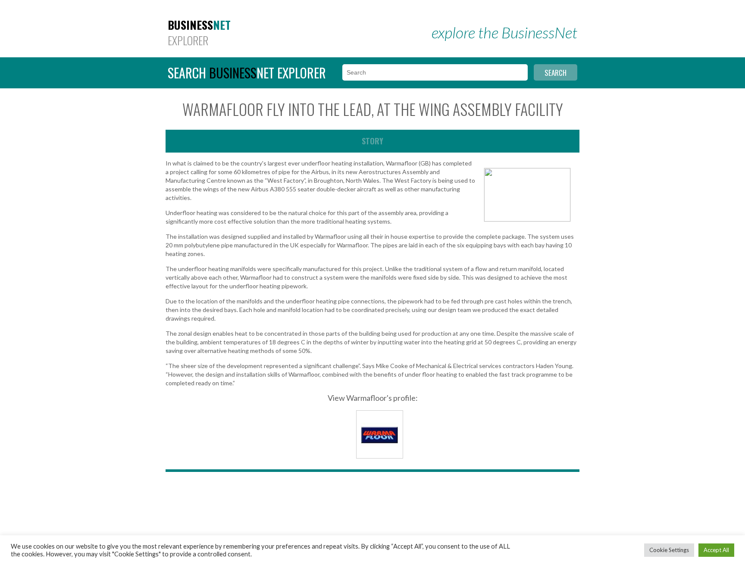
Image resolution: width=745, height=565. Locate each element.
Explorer (199, 32)
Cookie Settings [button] (669, 549)
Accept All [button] (716, 549)
